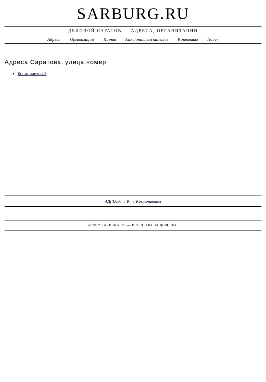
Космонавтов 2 (32, 73)
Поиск (213, 39)
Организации (82, 39)
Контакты (188, 39)
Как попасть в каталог (146, 39)
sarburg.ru (133, 14)
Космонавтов (148, 201)
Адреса (54, 39)
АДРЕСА (113, 201)
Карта (109, 39)
